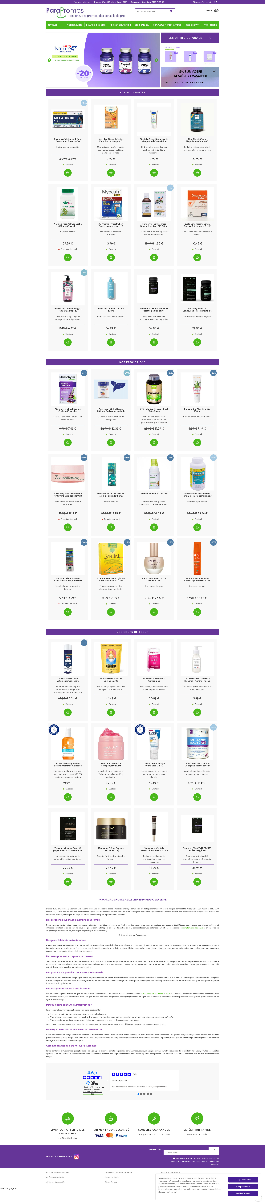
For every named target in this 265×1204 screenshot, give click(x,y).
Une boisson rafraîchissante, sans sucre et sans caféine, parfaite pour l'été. (110, 150)
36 (149, 598)
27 (159, 598)
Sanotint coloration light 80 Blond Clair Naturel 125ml (111, 579)
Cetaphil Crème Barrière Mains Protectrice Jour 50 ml (68, 579)
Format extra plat (197, 586)
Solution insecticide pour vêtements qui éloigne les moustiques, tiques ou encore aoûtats (68, 689)
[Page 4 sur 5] (148, 1094)
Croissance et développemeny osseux (197, 233)
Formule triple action (197, 501)
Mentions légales (112, 1177)
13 (111, 243)
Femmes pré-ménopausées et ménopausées (68, 418)
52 (106, 428)
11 (149, 243)
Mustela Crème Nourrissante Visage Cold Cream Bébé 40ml (154, 140)
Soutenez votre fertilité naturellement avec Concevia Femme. (197, 859)
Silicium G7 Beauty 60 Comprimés (154, 680)
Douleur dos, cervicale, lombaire (111, 233)
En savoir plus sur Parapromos (133, 935)
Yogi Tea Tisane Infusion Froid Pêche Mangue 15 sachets (111, 140)
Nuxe (168, 993)
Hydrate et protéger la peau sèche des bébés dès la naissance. (154, 150)
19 (67, 783)
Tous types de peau (154, 586)
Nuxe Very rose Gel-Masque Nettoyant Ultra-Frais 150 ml (68, 495)
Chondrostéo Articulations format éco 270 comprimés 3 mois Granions (197, 495)
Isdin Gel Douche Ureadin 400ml (111, 310)
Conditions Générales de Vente (118, 1172)
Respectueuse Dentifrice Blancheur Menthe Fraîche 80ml (197, 680)
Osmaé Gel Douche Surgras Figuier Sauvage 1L (68, 310)
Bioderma (159, 993)
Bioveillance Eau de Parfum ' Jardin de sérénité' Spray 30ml (111, 495)
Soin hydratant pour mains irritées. (67, 587)
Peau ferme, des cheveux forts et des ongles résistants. (154, 688)
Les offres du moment (186, 37)
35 (203, 513)
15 (63, 513)
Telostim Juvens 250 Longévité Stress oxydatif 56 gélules (197, 310)
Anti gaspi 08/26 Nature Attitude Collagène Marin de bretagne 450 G (111, 410)
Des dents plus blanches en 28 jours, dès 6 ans (197, 688)
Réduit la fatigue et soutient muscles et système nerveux (197, 148)
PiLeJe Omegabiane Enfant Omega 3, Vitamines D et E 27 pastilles (197, 225)
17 (159, 428)
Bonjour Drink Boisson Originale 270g (111, 680)
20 (154, 698)
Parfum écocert (111, 501)
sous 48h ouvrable (197, 1132)
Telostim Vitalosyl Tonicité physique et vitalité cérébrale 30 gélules (67, 849)
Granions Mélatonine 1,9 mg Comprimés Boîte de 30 (68, 140)
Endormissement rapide (67, 147)
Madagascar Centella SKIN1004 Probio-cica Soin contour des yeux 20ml (154, 849)
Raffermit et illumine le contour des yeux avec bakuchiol (154, 859)
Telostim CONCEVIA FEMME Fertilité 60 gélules (197, 849)
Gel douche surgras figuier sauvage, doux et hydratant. (68, 318)
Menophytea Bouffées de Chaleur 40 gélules (68, 410)
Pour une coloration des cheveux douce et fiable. (110, 587)
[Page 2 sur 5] (141, 1094)
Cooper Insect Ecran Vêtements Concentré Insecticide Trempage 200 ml (68, 680)
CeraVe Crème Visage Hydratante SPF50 (154, 764)
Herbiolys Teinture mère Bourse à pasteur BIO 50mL (154, 225)
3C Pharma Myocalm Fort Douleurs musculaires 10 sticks (111, 225)
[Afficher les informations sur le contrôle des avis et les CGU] (103, 1087)
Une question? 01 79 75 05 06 (154, 1132)
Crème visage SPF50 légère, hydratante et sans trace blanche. (154, 774)
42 (116, 428)
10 (197, 243)
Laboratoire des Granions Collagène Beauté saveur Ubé (197, 764)
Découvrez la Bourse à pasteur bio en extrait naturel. (154, 233)
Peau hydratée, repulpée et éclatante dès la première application (111, 774)
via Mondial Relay (68, 1133)
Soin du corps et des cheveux (197, 416)
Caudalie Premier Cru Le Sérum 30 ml (154, 579)
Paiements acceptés (56, 1182)
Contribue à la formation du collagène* (111, 418)
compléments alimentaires (194, 928)
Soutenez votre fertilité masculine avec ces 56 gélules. (154, 318)
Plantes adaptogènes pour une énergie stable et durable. (111, 688)
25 (111, 868)
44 (111, 698)
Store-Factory (111, 1182)
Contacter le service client (58, 1172)
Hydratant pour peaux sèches (111, 316)
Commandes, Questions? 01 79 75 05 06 (147, 2)
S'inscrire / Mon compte (202, 2)
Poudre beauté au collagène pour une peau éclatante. (197, 772)
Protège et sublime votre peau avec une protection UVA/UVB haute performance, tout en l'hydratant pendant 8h (68, 774)
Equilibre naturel (67, 231)
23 (197, 159)
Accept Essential (243, 1186)
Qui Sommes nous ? (171, 1172)
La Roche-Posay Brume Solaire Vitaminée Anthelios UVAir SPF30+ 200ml (68, 764)
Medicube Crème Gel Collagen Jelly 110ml (110, 764)
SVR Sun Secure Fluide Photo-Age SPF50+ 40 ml (197, 579)
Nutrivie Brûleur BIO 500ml (154, 494)
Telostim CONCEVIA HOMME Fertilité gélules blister (154, 310)
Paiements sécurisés (82, 2)
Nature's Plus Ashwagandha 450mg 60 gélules (68, 225)
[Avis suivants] (181, 1080)
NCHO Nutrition (147, 993)
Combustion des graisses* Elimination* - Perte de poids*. (154, 503)
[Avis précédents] (108, 1080)
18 (106, 513)
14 (159, 513)
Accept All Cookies (243, 1180)
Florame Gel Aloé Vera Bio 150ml (197, 410)
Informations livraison (56, 1177)
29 (68, 243)
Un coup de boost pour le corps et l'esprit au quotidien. (67, 857)
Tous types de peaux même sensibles (68, 503)
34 (154, 328)
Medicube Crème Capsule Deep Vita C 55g (111, 849)
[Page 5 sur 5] (151, 1094)
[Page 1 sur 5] (138, 1094)
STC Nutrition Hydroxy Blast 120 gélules (154, 410)
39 (192, 513)
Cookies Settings (243, 1193)
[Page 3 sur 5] (144, 1094)
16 (111, 328)
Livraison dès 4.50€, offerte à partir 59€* (110, 2)
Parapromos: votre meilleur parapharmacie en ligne (133, 899)
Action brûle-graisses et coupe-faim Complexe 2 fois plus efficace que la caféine (154, 419)
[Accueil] (85, 13)
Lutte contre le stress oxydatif (197, 316)
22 (111, 783)
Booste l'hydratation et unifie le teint (111, 857)
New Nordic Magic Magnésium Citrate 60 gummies (197, 140)
